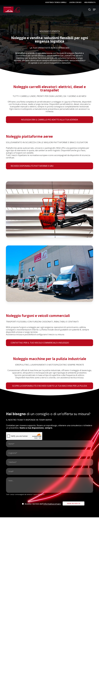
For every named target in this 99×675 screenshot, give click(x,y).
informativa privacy (52, 504)
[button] (94, 9)
